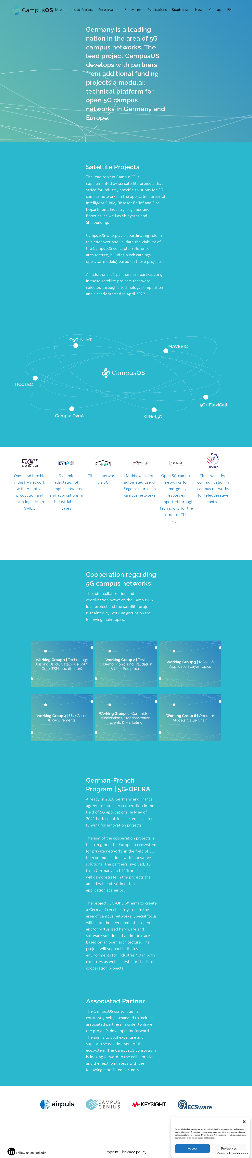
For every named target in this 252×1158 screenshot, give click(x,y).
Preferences (229, 1148)
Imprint (112, 1152)
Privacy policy (134, 1152)
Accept (192, 1148)
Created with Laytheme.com (232, 1153)
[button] (244, 1122)
